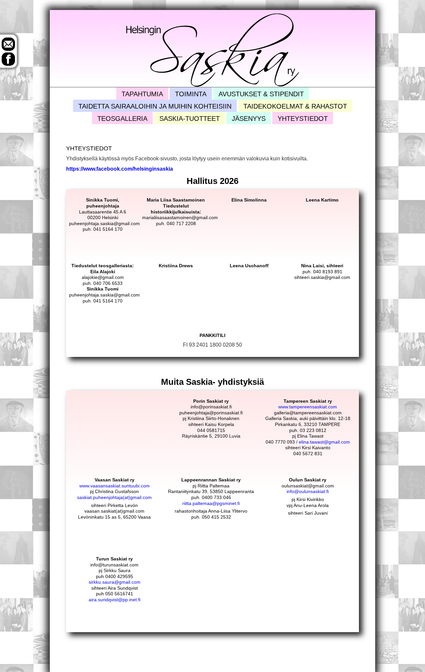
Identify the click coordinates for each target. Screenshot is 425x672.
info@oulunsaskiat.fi (308, 491)
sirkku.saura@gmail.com (114, 582)
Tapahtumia (142, 94)
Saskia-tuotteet (189, 118)
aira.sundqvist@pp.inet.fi (114, 599)
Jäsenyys (249, 118)
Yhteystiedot (303, 118)
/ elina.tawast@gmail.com (322, 442)
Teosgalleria (122, 118)
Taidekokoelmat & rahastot (295, 106)
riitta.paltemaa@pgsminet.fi (211, 503)
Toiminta (191, 94)
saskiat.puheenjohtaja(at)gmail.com (114, 497)
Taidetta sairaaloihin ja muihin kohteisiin (154, 106)
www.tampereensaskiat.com (307, 406)
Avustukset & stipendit (261, 94)
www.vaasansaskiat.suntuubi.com (114, 485)
